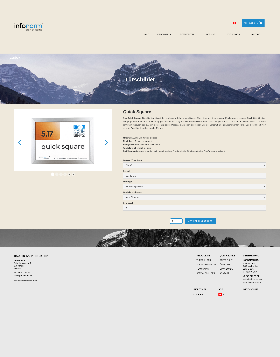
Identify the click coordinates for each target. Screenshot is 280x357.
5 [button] (69, 174)
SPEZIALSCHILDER (205, 273)
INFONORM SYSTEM (206, 264)
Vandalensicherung (132, 192)
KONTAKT (255, 34)
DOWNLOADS (233, 34)
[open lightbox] (63, 141)
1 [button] (52, 174)
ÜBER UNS (210, 34)
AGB (220, 289)
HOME (146, 34)
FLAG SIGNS (202, 269)
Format (126, 171)
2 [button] (56, 174)
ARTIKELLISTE (251, 23)
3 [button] (61, 174)
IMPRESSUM (200, 289)
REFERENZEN (187, 34)
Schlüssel (128, 203)
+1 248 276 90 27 (251, 276)
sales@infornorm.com (253, 279)
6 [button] (73, 174)
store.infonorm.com (252, 282)
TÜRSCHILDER (203, 260)
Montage (127, 181)
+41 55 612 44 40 (22, 272)
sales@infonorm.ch (23, 275)
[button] (236, 23)
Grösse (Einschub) (132, 160)
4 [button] (65, 174)
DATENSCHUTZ (251, 289)
